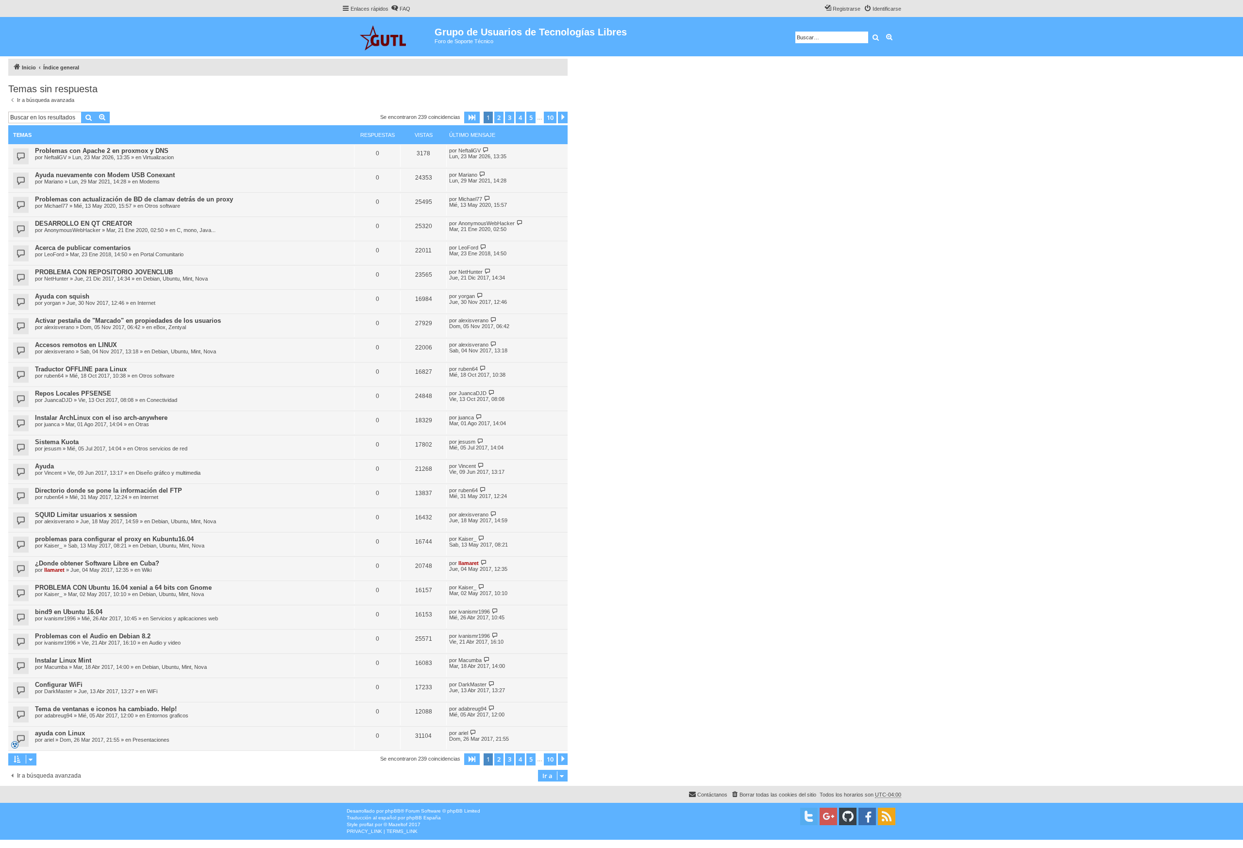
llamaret (54, 570)
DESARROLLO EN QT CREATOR (83, 223)
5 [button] (531, 117)
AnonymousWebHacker (72, 230)
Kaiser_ (53, 546)
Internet (146, 303)
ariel (49, 740)
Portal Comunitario (162, 254)
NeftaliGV (55, 157)
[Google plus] (828, 816)
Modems (149, 181)
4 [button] (520, 117)
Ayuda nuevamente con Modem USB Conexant (105, 175)
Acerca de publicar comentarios (83, 247)
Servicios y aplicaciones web (184, 618)
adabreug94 (58, 715)
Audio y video (165, 643)
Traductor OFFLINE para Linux (81, 369)
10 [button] (550, 117)
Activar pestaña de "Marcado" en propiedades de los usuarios (128, 320)
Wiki (146, 570)
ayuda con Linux (60, 733)
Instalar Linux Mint (63, 660)
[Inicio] (388, 36)
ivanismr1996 (60, 618)
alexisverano (59, 327)
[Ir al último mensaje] (485, 150)
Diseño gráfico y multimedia (168, 473)
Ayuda (44, 466)
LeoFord (54, 254)
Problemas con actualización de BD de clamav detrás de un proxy (134, 199)
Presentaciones (151, 740)
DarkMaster (58, 691)
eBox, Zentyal (169, 327)
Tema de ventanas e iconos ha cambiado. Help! (106, 709)
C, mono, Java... (196, 230)
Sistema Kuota (57, 442)
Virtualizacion (158, 157)
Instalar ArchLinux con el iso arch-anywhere (101, 417)
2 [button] (499, 117)
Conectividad (162, 400)
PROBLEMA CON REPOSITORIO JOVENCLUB (104, 272)
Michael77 (56, 206)
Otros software (162, 206)
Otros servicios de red (160, 448)
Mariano (53, 181)
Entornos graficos (167, 715)
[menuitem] (400, 9)
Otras (142, 424)
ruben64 (54, 376)
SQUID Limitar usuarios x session (86, 514)
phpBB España (423, 817)
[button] (472, 117)
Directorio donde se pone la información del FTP (108, 490)
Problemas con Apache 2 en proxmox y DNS (101, 150)
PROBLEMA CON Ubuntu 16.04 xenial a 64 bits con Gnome (123, 587)
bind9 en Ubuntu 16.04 (68, 611)
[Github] (848, 816)
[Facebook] (867, 816)
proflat (366, 824)
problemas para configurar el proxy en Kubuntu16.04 (114, 539)
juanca (52, 424)
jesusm (52, 448)
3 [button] (509, 117)
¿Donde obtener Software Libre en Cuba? (97, 563)
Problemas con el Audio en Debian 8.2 (93, 636)
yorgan (52, 303)
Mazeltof (397, 824)
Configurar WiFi (59, 684)
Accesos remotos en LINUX (76, 345)
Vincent (53, 473)
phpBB (393, 811)
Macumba (55, 667)
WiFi (152, 691)
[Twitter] (809, 816)
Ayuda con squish (62, 296)
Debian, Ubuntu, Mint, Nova (175, 279)
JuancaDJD (58, 400)
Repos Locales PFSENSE (73, 393)
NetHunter (56, 279)
